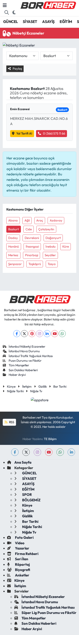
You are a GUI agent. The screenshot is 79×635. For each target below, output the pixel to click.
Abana (13, 220)
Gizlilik (42, 386)
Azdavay (56, 220)
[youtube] (48, 452)
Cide (28, 229)
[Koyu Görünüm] (14, 12)
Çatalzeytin (46, 229)
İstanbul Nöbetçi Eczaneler (27, 346)
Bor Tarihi (59, 386)
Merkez (13, 255)
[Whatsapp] (62, 333)
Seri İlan (21, 559)
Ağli (27, 220)
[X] (24, 333)
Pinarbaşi (31, 255)
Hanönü (13, 246)
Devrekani (32, 238)
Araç (39, 220)
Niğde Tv (36, 391)
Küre (65, 246)
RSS (11, 422)
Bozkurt (13, 229)
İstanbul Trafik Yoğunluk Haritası (31, 356)
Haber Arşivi (17, 375)
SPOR (26, 494)
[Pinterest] (31, 333)
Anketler (21, 575)
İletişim (27, 386)
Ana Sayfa (22, 462)
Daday (13, 238)
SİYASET (30, 21)
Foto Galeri (23, 537)
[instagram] (37, 452)
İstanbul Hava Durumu (24, 351)
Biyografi (22, 569)
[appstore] (39, 400)
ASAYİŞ (48, 21)
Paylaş (17, 69)
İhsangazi (32, 246)
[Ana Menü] (5, 5)
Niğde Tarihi (15, 391)
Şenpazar (15, 264)
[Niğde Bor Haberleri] (48, 5)
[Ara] (7, 12)
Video (19, 543)
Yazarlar (21, 548)
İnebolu (51, 246)
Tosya (52, 264)
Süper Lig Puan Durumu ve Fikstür (48, 612)
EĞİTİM (66, 21)
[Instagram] (39, 333)
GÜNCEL (10, 21)
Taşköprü (34, 264)
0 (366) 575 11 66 (54, 133)
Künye (11, 386)
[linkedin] (71, 452)
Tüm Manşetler (19, 365)
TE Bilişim (50, 439)
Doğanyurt (53, 238)
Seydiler (50, 255)
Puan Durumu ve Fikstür (25, 361)
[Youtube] (54, 333)
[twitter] (26, 452)
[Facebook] (16, 333)
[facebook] (15, 452)
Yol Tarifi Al (24, 133)
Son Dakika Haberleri (23, 370)
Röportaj (22, 564)
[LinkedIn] (47, 333)
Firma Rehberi (26, 553)
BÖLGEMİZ (30, 500)
